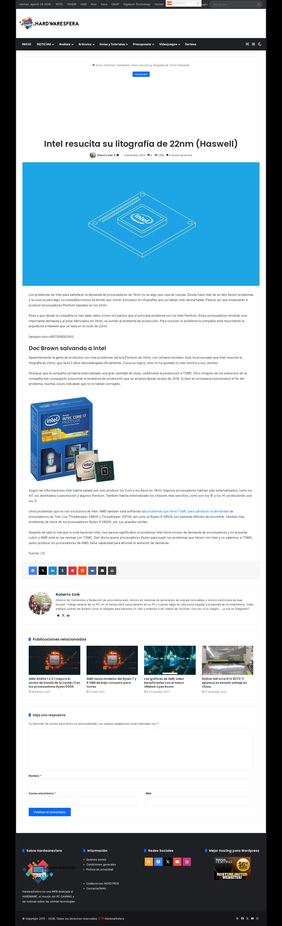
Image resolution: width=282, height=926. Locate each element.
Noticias (109, 65)
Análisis (64, 44)
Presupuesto (142, 44)
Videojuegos (168, 44)
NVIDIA (72, 4)
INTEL (59, 4)
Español (178, 3)
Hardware (123, 65)
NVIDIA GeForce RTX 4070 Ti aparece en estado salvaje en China (224, 683)
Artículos (84, 44)
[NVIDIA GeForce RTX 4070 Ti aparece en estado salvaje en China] (228, 660)
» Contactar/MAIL (94, 888)
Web (148, 793)
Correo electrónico (42, 793)
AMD (84, 4)
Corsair (159, 4)
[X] (63, 615)
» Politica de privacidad (98, 869)
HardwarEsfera (114, 918)
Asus (104, 4)
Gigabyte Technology (136, 4)
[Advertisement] (141, 108)
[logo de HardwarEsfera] (49, 23)
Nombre (35, 775)
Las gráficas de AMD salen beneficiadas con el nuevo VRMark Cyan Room (164, 683)
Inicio (98, 65)
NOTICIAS (44, 44)
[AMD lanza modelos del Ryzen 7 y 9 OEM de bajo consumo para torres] (112, 660)
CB (42, 553)
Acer (94, 4)
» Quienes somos (94, 859)
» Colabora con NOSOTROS (101, 883)
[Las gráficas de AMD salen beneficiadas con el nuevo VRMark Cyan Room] (170, 660)
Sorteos (190, 44)
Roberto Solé (105, 155)
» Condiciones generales (99, 864)
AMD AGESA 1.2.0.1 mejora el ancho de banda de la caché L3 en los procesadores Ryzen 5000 (54, 683)
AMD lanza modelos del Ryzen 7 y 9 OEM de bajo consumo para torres (111, 683)
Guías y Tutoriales (112, 44)
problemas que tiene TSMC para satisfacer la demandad (188, 511)
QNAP (115, 4)
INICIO (26, 44)
